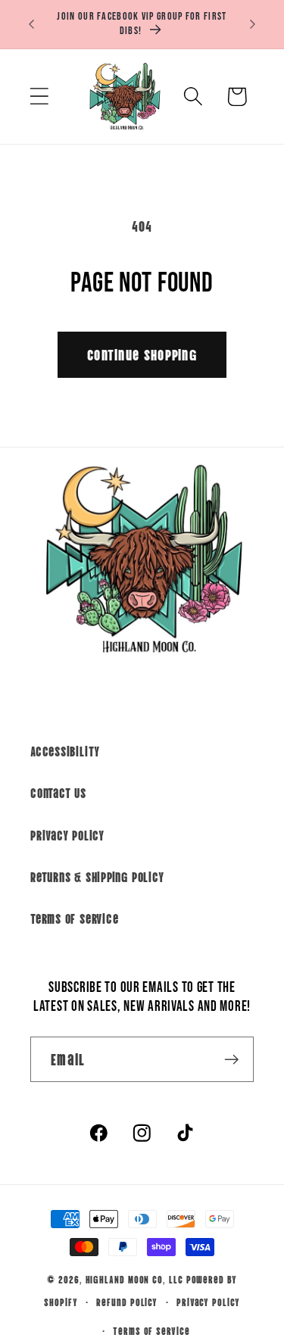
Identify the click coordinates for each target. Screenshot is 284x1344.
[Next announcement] (253, 24)
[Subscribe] (231, 1060)
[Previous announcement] (31, 24)
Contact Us (58, 792)
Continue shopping (142, 354)
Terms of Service (74, 917)
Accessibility (65, 750)
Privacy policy (208, 1301)
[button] (39, 96)
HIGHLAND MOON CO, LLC (134, 1278)
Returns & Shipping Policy (97, 876)
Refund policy (127, 1301)
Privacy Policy (67, 834)
